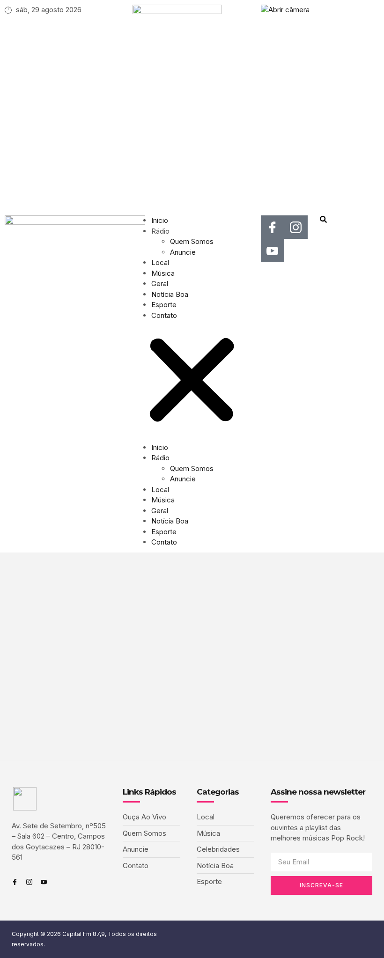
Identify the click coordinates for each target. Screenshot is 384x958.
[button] (192, 381)
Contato (164, 315)
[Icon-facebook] (272, 227)
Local (160, 262)
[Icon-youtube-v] (272, 250)
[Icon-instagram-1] (296, 227)
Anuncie (183, 252)
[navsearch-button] (323, 220)
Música (163, 273)
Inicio (159, 220)
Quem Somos (192, 241)
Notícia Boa (169, 294)
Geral (159, 283)
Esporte (164, 304)
